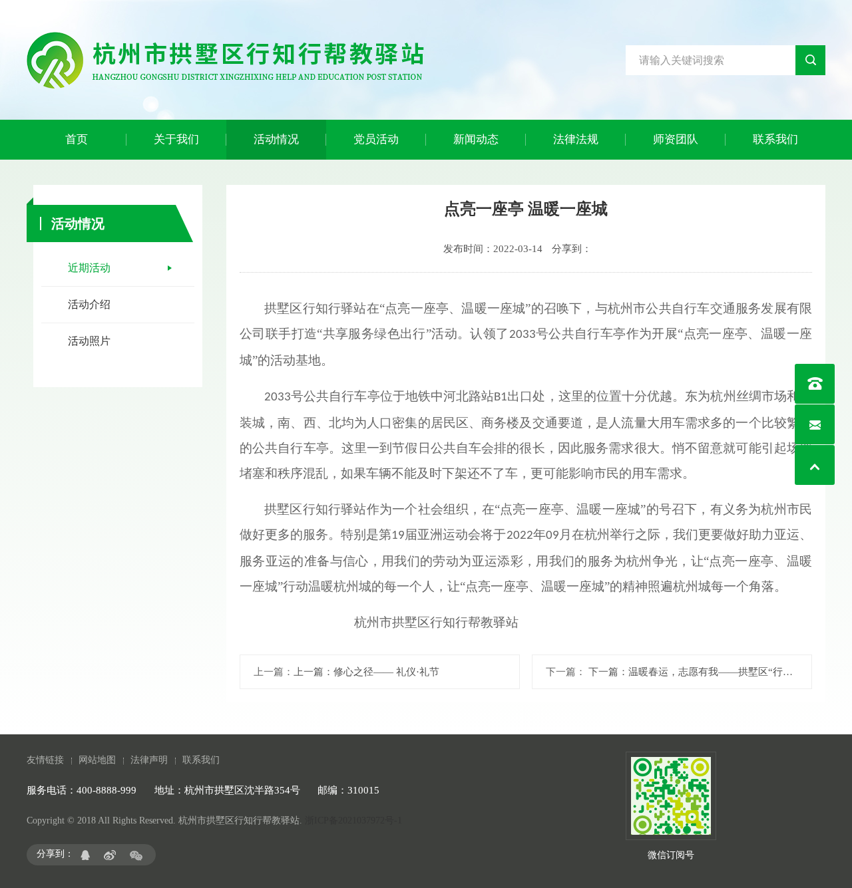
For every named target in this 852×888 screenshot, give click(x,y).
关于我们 (176, 139)
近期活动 (89, 267)
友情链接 (45, 760)
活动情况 (276, 139)
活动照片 (89, 341)
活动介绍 (89, 304)
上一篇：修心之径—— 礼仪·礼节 (366, 671)
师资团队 (675, 139)
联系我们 (775, 139)
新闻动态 (476, 139)
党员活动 (376, 139)
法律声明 (149, 760)
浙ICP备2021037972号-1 (353, 820)
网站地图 (97, 760)
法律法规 (575, 139)
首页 (76, 139)
